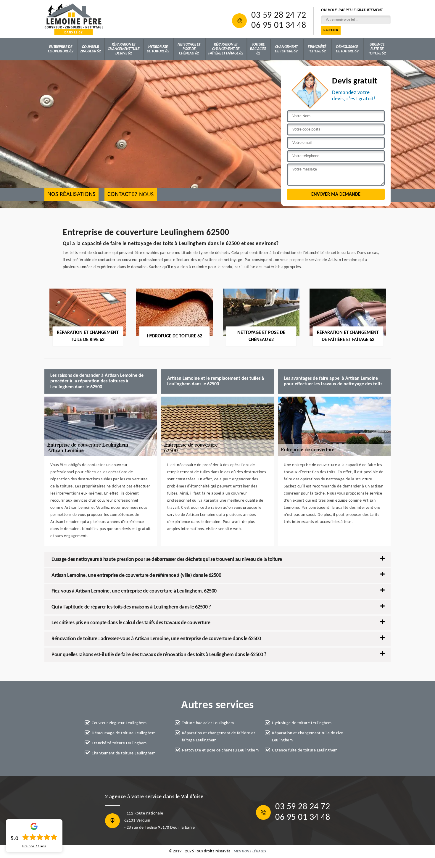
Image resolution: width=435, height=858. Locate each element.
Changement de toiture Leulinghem (123, 753)
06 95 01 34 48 (278, 25)
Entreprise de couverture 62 (60, 49)
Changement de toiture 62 (286, 49)
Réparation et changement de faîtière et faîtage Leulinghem (218, 737)
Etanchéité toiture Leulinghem (119, 743)
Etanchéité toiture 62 (317, 49)
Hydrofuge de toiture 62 (158, 49)
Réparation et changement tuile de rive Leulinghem (307, 737)
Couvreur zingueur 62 (90, 49)
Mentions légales (250, 851)
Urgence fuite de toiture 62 (377, 49)
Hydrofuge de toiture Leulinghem (302, 723)
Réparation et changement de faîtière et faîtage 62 (225, 49)
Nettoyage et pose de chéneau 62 (189, 49)
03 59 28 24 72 (278, 15)
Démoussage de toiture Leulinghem (123, 733)
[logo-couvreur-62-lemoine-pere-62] (74, 19)
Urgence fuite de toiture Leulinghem (305, 750)
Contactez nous (130, 194)
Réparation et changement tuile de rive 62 (123, 49)
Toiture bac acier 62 (258, 49)
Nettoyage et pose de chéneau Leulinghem (220, 750)
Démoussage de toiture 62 (347, 49)
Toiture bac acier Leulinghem (208, 723)
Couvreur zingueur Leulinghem (119, 723)
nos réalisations (71, 194)
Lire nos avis (34, 846)
